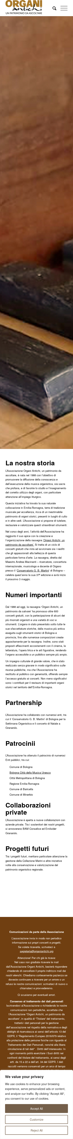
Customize (36, 1119)
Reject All (37, 1130)
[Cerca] (52, 8)
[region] (36, 1104)
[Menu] (62, 8)
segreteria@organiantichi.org (36, 951)
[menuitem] (52, 8)
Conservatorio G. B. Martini (33, 570)
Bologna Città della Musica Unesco (30, 772)
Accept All (36, 1108)
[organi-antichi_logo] (30, 8)
